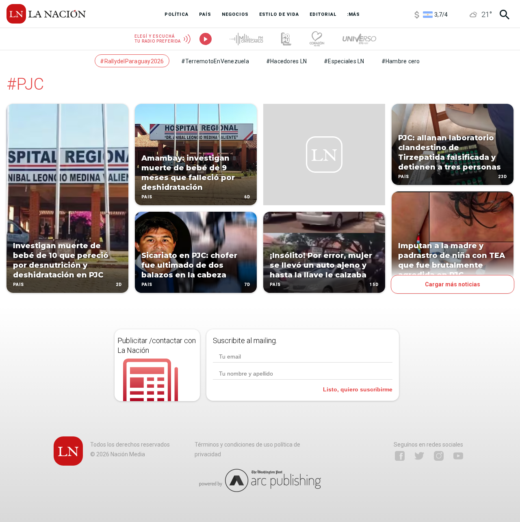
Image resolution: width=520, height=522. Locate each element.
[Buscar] (505, 15)
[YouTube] (458, 455)
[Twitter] (419, 455)
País (18, 284)
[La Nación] (46, 14)
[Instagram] (438, 455)
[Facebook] (399, 455)
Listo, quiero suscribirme (357, 389)
